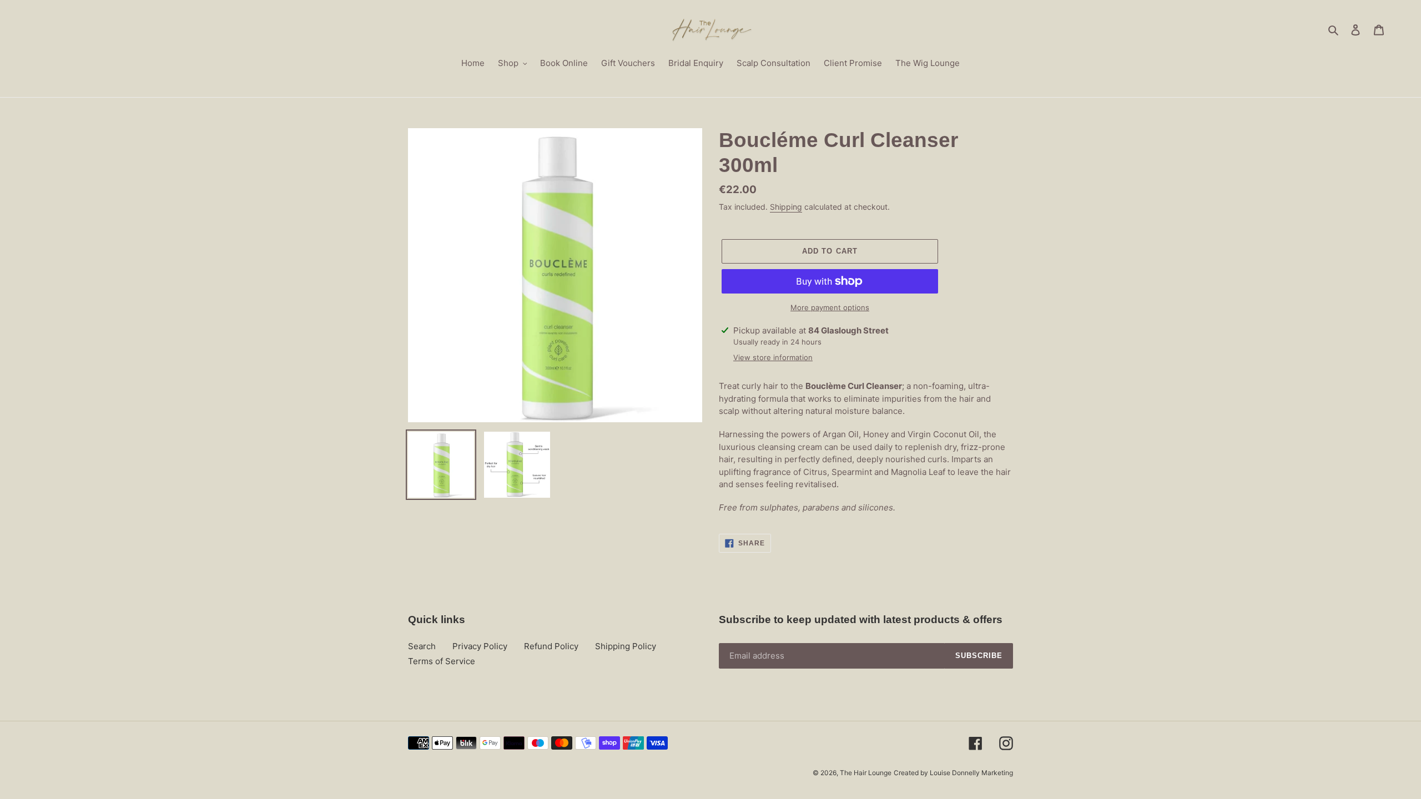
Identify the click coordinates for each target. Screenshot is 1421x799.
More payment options (829, 307)
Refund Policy (551, 646)
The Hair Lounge (865, 772)
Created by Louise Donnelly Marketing (953, 772)
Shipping (786, 206)
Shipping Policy (625, 646)
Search (422, 646)
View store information (773, 357)
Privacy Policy (479, 646)
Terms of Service (441, 661)
